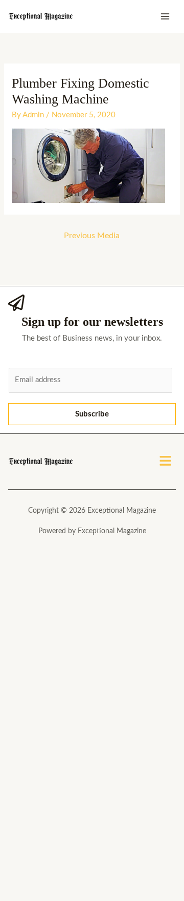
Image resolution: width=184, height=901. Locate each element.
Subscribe (92, 414)
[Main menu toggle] (165, 17)
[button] (165, 461)
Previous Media (92, 236)
